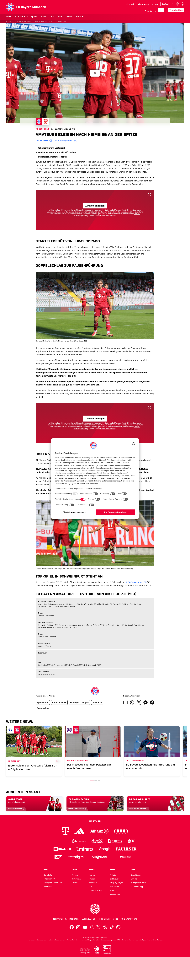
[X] (98, 927)
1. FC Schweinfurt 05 (136, 582)
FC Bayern (9, 21)
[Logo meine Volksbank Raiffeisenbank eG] (125, 857)
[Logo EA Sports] (131, 841)
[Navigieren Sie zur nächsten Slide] (105, 781)
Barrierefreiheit (72, 940)
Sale (112, 890)
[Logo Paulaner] (126, 849)
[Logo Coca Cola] (97, 841)
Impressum (31, 940)
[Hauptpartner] (161, 10)
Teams (43, 16)
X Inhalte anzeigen (95, 205)
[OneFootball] (105, 927)
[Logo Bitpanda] (79, 841)
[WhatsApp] (118, 927)
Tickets (69, 16)
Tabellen (75, 875)
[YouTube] (85, 927)
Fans (60, 16)
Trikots (113, 875)
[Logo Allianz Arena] (85, 951)
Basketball (74, 919)
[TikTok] (111, 927)
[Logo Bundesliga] (107, 949)
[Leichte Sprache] (177, 4)
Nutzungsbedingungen (56, 940)
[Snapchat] (91, 927)
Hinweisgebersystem (108, 940)
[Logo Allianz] (99, 831)
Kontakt (155, 4)
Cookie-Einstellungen (155, 940)
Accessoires (115, 894)
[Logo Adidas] (79, 831)
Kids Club (130, 4)
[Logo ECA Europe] (96, 950)
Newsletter (48, 875)
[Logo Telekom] (65, 831)
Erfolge (134, 879)
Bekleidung (114, 879)
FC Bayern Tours (129, 919)
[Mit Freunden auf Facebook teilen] (152, 702)
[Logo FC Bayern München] (95, 909)
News (8, 16)
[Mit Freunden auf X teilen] (139, 702)
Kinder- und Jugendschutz (88, 940)
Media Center (104, 919)
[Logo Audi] (121, 831)
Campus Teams (95, 890)
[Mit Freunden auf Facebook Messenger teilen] (145, 702)
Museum (80, 16)
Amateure (93, 883)
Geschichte (135, 875)
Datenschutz (41, 940)
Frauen (92, 879)
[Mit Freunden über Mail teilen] (125, 702)
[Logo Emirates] (84, 849)
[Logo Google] (104, 849)
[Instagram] (78, 927)
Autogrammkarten (138, 883)
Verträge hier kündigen (137, 940)
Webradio (47, 887)
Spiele (34, 16)
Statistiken (76, 879)
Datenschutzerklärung (108, 215)
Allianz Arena (143, 4)
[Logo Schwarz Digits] (76, 857)
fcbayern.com (60, 919)
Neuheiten (114, 887)
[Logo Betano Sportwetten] (61, 841)
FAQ (118, 940)
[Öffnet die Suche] (89, 16)
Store (112, 870)
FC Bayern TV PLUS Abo (53, 883)
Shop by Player (116, 883)
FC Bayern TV (21, 16)
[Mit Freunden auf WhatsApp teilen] (132, 702)
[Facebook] (71, 927)
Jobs (115, 919)
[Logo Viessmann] (99, 857)
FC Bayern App (137, 887)
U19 (90, 887)
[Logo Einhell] (62, 849)
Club (52, 16)
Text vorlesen (42, 140)
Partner (95, 821)
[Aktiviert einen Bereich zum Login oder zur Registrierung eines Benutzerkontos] (182, 4)
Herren (92, 875)
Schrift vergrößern (64, 140)
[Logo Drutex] (115, 841)
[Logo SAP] (58, 857)
